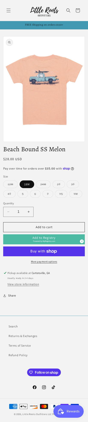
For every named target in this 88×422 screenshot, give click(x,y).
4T (12, 195)
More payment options (44, 261)
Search (13, 326)
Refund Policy (18, 355)
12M (13, 185)
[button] (8, 10)
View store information (23, 284)
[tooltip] (82, 241)
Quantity (8, 203)
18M (27, 184)
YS (63, 195)
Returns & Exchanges (23, 336)
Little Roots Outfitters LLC (37, 414)
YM (78, 195)
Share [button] (12, 295)
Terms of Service (20, 345)
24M (45, 185)
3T (75, 185)
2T (61, 185)
